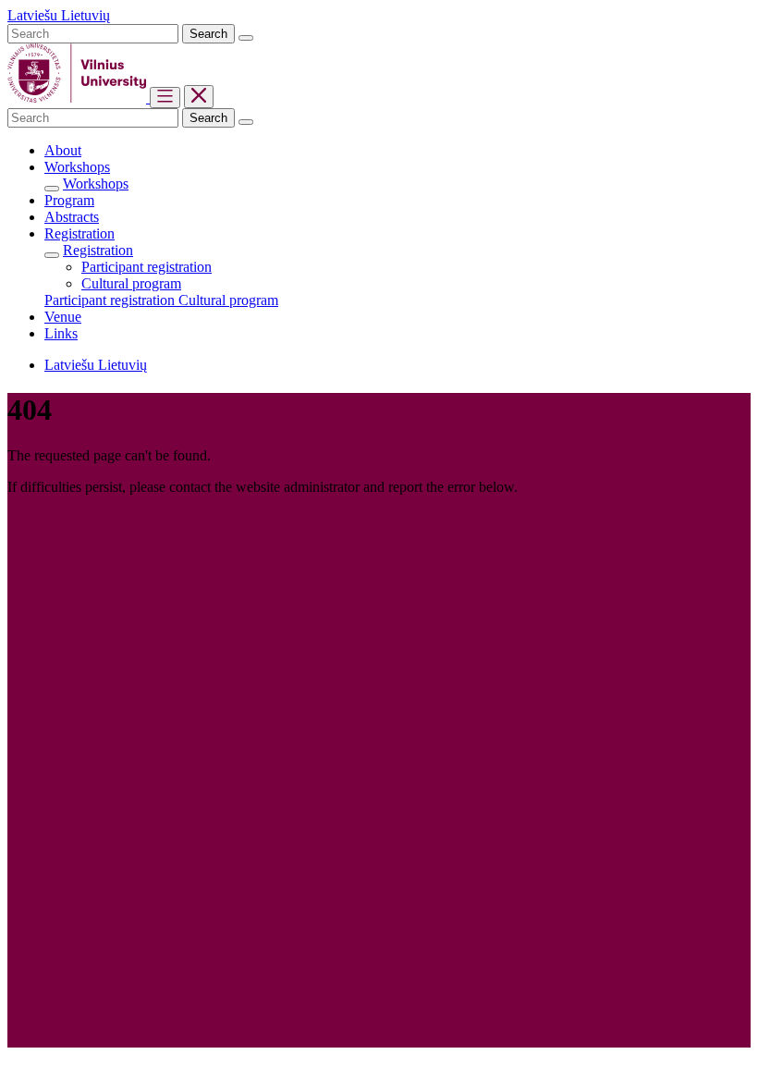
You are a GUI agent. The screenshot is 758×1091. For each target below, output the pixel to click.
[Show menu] (165, 97)
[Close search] (245, 38)
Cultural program (131, 283)
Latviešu (34, 15)
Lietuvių (85, 15)
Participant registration (146, 267)
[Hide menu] (199, 96)
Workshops (95, 183)
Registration (98, 250)
